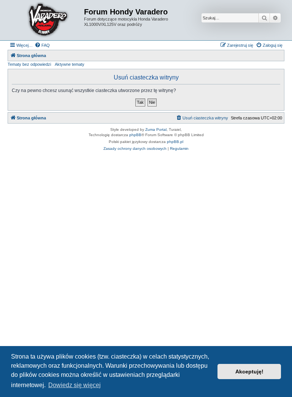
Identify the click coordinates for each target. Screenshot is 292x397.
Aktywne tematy (69, 64)
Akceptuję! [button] (249, 371)
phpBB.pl (175, 142)
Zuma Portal (156, 129)
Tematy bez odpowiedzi (29, 64)
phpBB (135, 135)
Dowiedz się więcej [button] (74, 385)
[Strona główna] (47, 20)
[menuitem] (42, 45)
